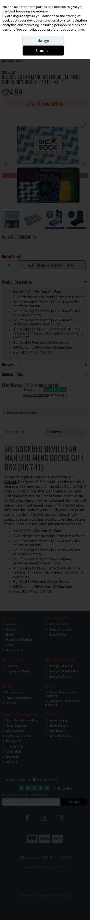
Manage (43, 40)
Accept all (43, 50)
